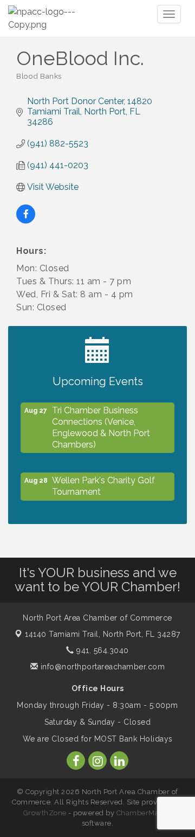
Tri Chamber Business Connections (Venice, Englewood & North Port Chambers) (101, 426)
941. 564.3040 (101, 650)
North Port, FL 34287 (102, 634)
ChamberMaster (144, 813)
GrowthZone (45, 813)
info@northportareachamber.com (101, 666)
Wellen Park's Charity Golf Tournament (103, 484)
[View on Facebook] (25, 220)
